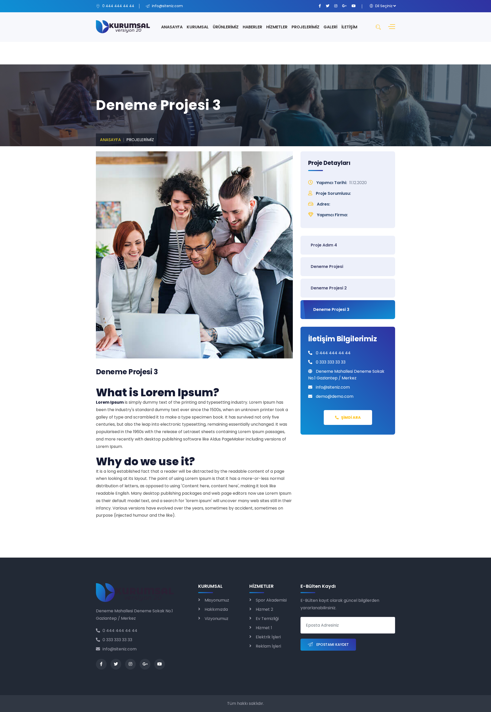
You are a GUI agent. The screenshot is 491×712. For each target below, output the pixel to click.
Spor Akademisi (271, 600)
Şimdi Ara (351, 417)
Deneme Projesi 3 (331, 309)
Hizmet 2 (264, 609)
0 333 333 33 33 (117, 640)
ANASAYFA (172, 27)
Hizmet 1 (264, 628)
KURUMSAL (198, 27)
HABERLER (252, 27)
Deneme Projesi (327, 266)
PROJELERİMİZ (305, 27)
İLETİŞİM (349, 27)
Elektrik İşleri (268, 637)
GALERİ (330, 27)
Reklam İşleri (268, 646)
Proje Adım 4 (324, 245)
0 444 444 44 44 (120, 631)
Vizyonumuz (216, 618)
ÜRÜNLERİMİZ (226, 27)
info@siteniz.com (120, 649)
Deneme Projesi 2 (329, 288)
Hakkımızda (216, 609)
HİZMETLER (276, 27)
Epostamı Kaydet (332, 644)
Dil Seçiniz (383, 5)
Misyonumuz (217, 600)
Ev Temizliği (267, 618)
